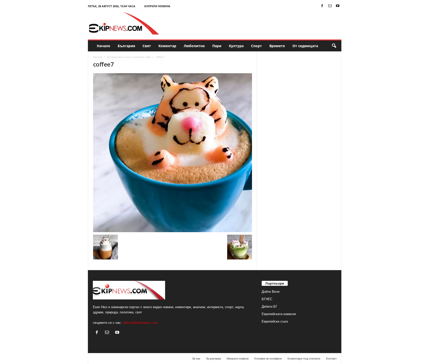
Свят (147, 45)
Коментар (167, 45)
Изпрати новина (157, 6)
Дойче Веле (271, 291)
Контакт (331, 358)
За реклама (213, 358)
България (126, 45)
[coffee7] (172, 152)
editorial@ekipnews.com (140, 323)
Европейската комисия (279, 314)
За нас (196, 358)
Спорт (256, 45)
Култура (236, 45)
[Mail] (330, 6)
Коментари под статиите (303, 358)
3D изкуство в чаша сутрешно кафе (129, 57)
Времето (277, 45)
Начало (103, 45)
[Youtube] (338, 6)
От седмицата (305, 45)
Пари (216, 45)
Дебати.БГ (269, 306)
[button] (333, 45)
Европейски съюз (275, 321)
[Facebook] (322, 6)
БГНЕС (267, 299)
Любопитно (194, 45)
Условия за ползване (268, 358)
